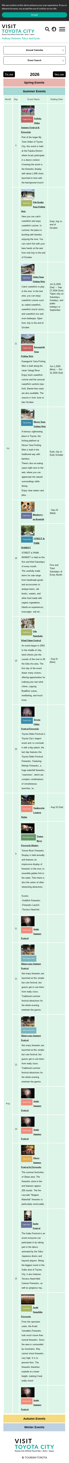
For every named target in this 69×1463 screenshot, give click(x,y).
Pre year (9, 74)
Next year (59, 74)
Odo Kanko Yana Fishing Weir (33, 207)
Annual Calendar (34, 50)
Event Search (34, 60)
